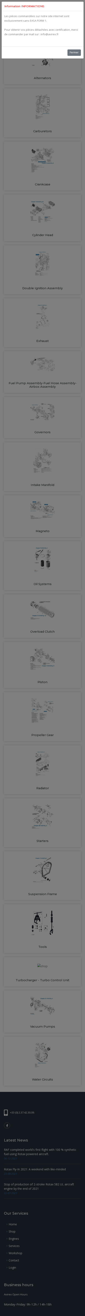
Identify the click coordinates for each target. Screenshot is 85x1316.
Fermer (74, 52)
